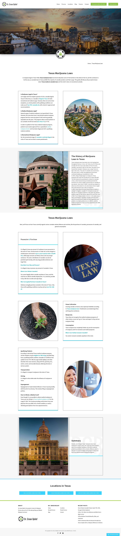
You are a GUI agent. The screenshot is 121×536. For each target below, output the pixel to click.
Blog (49, 512)
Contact (62, 512)
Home (49, 508)
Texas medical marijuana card (41, 399)
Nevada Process (51, 510)
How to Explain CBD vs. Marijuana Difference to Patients (90, 522)
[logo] (17, 4)
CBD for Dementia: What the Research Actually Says (89, 520)
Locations (62, 508)
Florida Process (63, 510)
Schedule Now (114, 534)
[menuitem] (58, 4)
